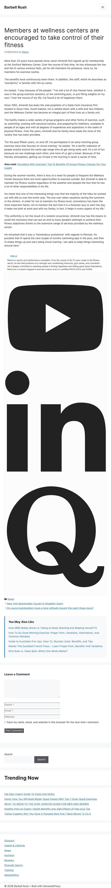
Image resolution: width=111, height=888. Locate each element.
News (11, 599)
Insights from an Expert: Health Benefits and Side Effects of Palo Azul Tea (47, 808)
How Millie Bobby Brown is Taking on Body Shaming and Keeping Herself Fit (53, 627)
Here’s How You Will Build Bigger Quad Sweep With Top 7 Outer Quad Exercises (50, 799)
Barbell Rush (15, 7)
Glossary (9, 840)
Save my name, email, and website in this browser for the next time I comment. (53, 722)
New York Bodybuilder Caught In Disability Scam (35, 603)
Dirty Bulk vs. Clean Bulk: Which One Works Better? (38, 651)
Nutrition (9, 855)
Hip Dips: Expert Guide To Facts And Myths (29, 794)
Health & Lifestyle (14, 845)
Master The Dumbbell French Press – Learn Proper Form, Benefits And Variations (56, 646)
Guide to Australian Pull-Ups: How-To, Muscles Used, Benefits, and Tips (51, 641)
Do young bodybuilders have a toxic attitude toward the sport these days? (50, 608)
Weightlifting (11, 875)
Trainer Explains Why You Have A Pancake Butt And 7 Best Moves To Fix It (47, 813)
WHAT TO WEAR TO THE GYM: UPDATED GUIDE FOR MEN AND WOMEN (46, 804)
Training (9, 870)
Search (8, 754)
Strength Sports (13, 865)
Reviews (9, 860)
